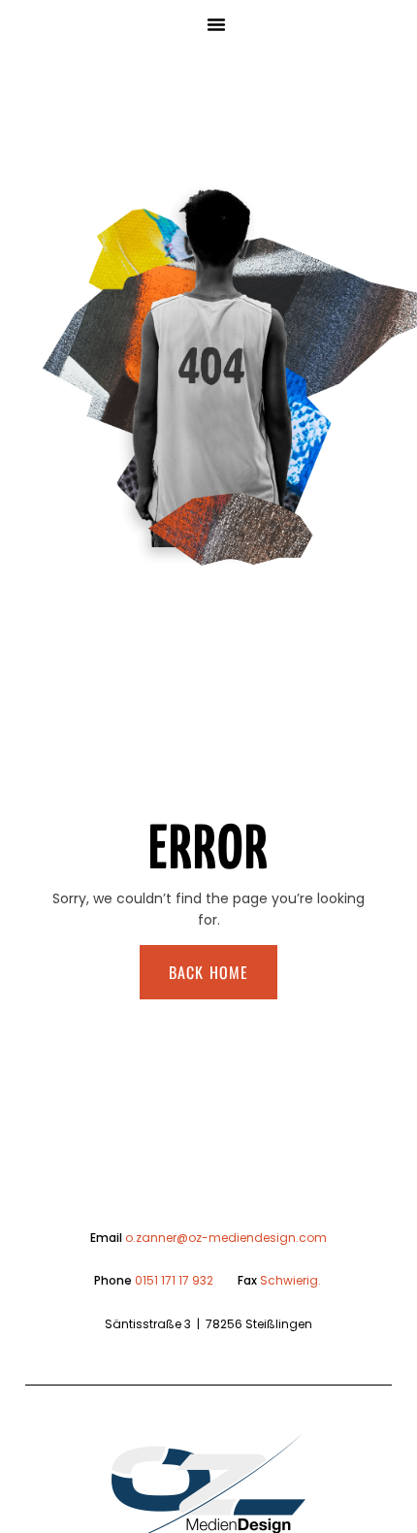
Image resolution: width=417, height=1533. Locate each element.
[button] (216, 24)
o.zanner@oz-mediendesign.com (226, 1237)
